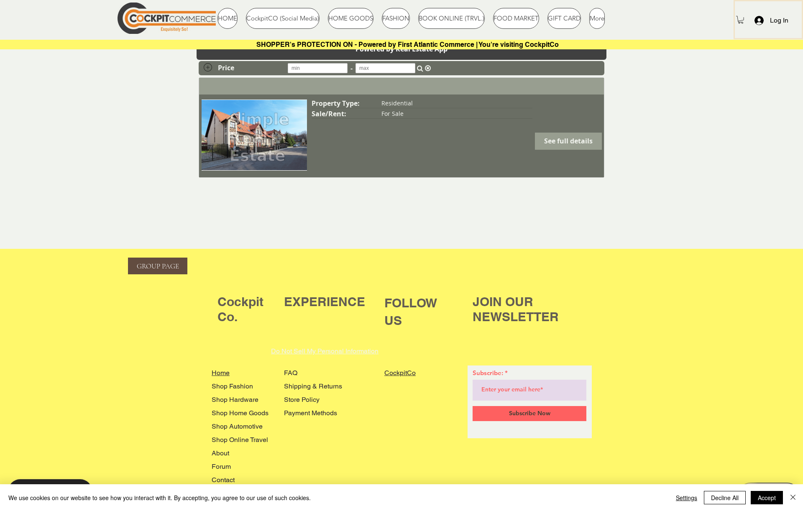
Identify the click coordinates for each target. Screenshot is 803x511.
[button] (740, 19)
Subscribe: (488, 373)
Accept (767, 497)
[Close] (793, 497)
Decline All (725, 497)
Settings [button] (686, 497)
